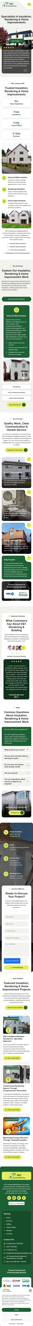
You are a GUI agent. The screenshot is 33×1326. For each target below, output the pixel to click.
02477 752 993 (15, 834)
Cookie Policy (12, 1323)
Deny (16, 1315)
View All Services (15, 405)
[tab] (16, 299)
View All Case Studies (15, 1008)
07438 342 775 (15, 836)
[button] (30, 1290)
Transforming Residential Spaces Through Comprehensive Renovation (14, 1088)
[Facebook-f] (9, 1198)
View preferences (16, 1320)
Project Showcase (11, 1018)
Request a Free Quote (15, 450)
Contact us (15, 813)
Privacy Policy (20, 1323)
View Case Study (13, 1058)
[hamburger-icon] (29, 4)
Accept (16, 1310)
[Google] (14, 1198)
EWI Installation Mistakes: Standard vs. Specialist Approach (14, 1038)
